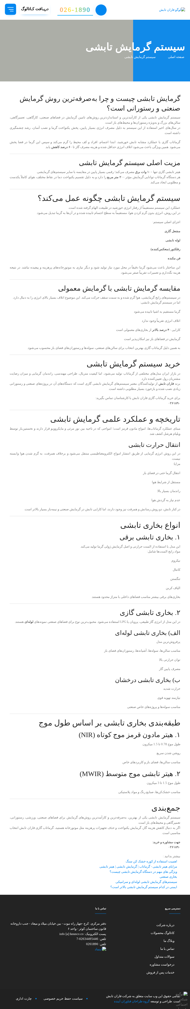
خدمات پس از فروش (160, 972)
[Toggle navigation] (10, 9)
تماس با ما (167, 949)
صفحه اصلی (176, 57)
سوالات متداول (164, 956)
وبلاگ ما (169, 941)
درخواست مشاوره (162, 964)
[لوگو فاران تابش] (163, 10)
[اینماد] (58, 949)
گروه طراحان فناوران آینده (132, 1001)
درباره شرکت (165, 925)
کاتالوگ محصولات (162, 933)
